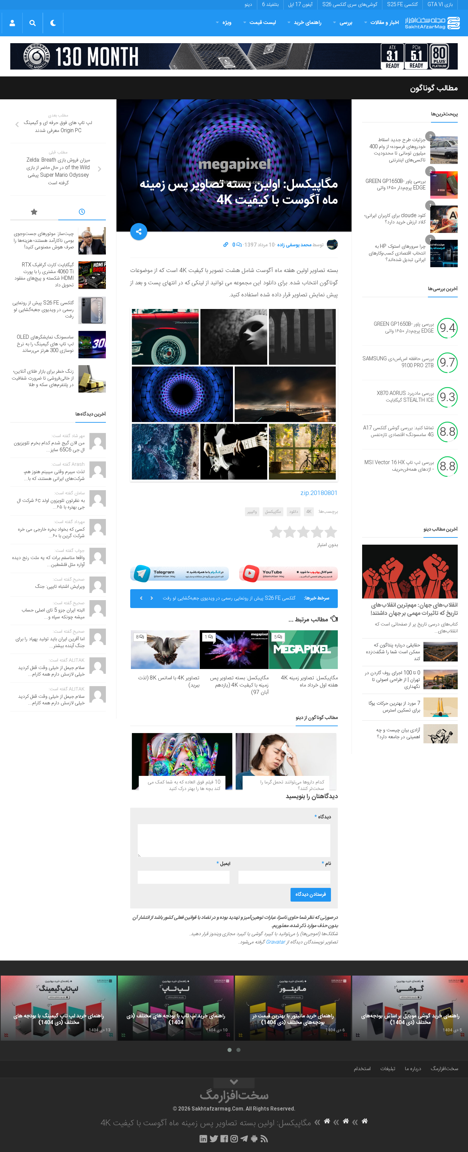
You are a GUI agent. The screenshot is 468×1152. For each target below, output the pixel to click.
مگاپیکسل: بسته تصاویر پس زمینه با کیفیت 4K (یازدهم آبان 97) (239, 685)
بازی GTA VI (440, 5)
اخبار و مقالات (385, 22)
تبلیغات (387, 1069)
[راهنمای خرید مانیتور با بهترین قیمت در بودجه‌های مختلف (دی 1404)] (293, 1008)
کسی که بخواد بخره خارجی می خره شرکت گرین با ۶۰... (51, 533)
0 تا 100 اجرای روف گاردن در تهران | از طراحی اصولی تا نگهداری (392, 680)
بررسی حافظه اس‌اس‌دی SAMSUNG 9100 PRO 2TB (398, 362)
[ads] (234, 56)
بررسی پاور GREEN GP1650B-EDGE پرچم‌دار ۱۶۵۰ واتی (396, 185)
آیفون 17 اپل (300, 5)
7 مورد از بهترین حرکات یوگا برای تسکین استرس (394, 707)
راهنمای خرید (307, 22)
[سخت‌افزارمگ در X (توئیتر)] (214, 1139)
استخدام (362, 1069)
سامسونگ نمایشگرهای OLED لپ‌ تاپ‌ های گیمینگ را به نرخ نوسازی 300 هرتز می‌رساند (45, 344)
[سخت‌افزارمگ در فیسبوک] (224, 1139)
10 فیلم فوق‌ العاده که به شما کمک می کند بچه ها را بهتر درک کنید (184, 785)
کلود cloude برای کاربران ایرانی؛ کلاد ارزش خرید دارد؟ (395, 219)
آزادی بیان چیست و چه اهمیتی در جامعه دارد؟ (398, 733)
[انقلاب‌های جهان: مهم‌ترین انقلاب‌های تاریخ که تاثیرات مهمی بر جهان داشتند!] (410, 571)
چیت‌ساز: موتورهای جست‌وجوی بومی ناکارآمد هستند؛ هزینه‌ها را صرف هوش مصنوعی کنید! (44, 240)
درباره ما (413, 1069)
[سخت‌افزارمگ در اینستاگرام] (234, 1139)
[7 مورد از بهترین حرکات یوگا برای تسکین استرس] (440, 707)
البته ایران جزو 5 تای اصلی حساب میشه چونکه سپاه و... (53, 613)
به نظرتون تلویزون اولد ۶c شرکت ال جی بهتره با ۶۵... (51, 504)
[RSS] (264, 1139)
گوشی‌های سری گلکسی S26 (349, 5)
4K (308, 511)
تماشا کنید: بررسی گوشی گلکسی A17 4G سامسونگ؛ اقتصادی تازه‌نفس (398, 431)
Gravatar (275, 942)
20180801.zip (319, 493)
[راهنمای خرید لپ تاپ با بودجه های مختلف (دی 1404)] (176, 1008)
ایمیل (223, 864)
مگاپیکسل (273, 511)
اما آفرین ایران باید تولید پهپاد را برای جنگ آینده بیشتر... (50, 642)
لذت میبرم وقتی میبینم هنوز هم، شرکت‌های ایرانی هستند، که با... (54, 475)
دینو (248, 5)
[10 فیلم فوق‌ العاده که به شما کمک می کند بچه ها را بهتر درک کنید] (182, 761)
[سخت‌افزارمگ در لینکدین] (203, 1139)
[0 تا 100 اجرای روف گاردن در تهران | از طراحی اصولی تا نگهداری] (440, 679)
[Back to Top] (234, 1083)
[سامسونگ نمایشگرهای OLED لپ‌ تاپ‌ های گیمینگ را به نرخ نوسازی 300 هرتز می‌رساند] (92, 344)
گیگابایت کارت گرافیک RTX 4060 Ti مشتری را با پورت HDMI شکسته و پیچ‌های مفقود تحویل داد (44, 275)
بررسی (346, 22)
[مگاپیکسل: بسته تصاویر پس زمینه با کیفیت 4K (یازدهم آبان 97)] (234, 649)
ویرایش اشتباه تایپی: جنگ (60, 587)
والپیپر (252, 511)
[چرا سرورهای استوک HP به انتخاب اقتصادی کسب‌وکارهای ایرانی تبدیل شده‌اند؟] (444, 253)
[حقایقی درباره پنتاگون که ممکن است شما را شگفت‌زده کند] (440, 651)
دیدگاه (323, 817)
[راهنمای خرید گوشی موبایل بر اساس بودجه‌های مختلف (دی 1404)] (410, 1008)
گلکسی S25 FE (402, 5)
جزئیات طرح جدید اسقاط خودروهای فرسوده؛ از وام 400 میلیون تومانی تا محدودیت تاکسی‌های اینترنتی (397, 150)
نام (326, 864)
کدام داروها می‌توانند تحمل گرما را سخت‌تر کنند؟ (292, 785)
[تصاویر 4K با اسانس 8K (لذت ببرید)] (165, 649)
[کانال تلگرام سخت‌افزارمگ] (244, 1139)
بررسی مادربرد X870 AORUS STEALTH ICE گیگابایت (405, 397)
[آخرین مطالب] (82, 213)
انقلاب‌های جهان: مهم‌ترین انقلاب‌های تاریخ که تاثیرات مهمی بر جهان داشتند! (414, 609)
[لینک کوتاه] (225, 245)
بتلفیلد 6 (270, 5)
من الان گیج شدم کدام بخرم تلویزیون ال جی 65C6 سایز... (49, 446)
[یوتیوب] (288, 573)
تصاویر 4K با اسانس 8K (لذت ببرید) (168, 682)
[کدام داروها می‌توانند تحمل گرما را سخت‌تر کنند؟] (286, 761)
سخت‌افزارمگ (444, 1069)
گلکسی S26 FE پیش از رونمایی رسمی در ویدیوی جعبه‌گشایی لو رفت (229, 598)
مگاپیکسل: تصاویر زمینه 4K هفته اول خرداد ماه (309, 682)
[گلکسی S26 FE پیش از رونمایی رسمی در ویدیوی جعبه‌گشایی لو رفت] (92, 310)
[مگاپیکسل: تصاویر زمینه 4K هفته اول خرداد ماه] (303, 649)
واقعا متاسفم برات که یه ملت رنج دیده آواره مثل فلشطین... (48, 561)
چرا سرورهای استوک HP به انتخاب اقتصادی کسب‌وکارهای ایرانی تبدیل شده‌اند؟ (397, 253)
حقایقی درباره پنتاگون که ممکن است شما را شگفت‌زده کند (393, 652)
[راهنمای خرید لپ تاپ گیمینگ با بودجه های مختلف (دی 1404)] (58, 1008)
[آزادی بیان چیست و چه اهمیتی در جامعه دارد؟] (440, 733)
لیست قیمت (263, 22)
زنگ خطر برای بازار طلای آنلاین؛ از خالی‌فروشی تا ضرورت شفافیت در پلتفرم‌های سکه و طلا (43, 378)
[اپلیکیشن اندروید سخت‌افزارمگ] (254, 1139)
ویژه (227, 22)
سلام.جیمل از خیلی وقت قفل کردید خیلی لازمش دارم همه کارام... (51, 671)
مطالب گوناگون (434, 88)
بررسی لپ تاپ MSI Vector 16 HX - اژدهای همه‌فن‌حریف (399, 466)
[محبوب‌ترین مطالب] (34, 213)
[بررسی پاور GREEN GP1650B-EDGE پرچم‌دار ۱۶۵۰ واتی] (444, 185)
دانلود (293, 511)
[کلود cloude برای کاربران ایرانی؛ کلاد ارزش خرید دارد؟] (444, 219)
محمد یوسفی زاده (294, 245)
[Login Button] (12, 23)
